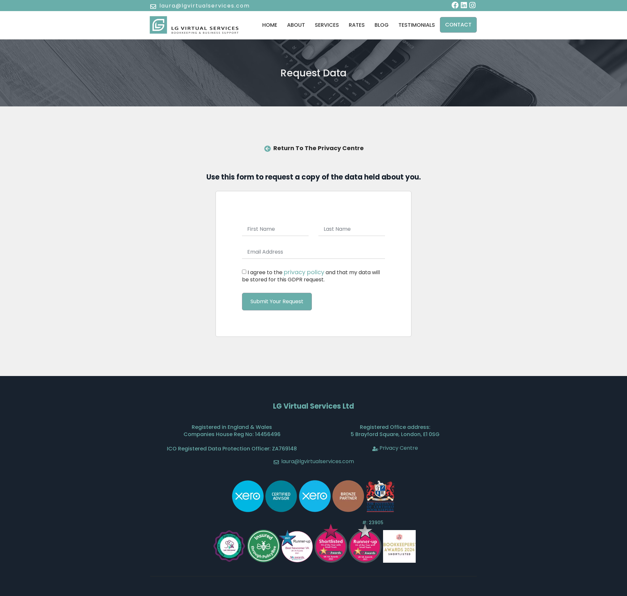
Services (327, 25)
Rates (357, 25)
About (296, 25)
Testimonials (416, 25)
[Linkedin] (463, 5)
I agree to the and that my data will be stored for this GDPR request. (311, 276)
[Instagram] (472, 5)
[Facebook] (455, 5)
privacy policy (304, 272)
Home (269, 25)
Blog (382, 25)
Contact (458, 24)
